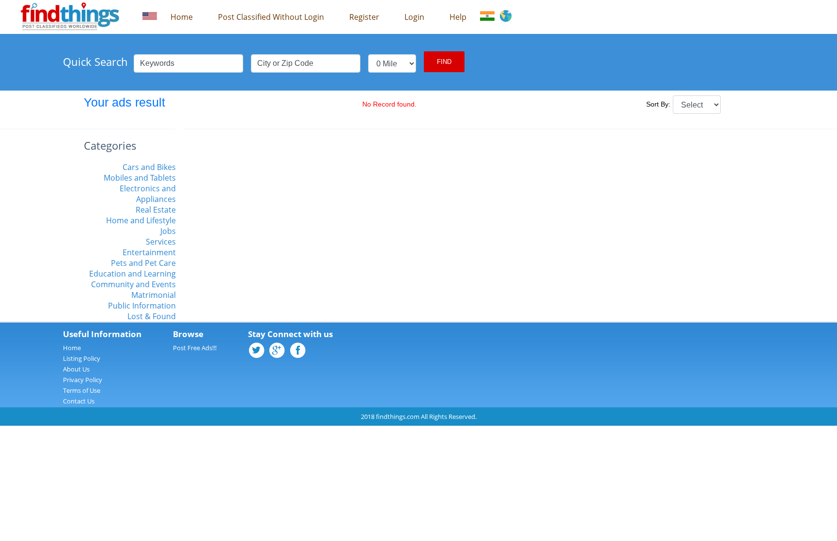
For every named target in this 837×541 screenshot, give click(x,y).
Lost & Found (151, 316)
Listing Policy (81, 358)
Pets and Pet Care (143, 263)
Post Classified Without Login (271, 17)
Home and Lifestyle (141, 220)
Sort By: (658, 104)
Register (364, 17)
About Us (76, 369)
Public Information (142, 305)
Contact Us (78, 401)
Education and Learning (132, 273)
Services (161, 241)
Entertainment (149, 252)
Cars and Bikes (149, 167)
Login (414, 17)
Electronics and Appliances (148, 193)
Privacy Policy (82, 379)
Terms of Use (81, 390)
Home (181, 17)
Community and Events (133, 284)
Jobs (168, 231)
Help (458, 17)
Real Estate (156, 209)
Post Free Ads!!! (195, 347)
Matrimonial (153, 295)
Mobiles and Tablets (140, 177)
